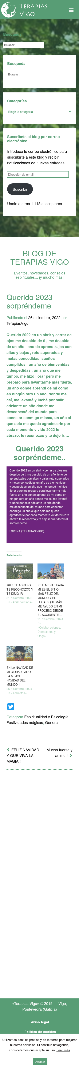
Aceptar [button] (40, 1062)
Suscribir (20, 189)
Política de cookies (40, 1032)
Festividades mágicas (25, 722)
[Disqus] (39, 828)
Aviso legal (40, 1022)
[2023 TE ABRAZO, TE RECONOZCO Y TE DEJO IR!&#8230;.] (20, 571)
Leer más (63, 1050)
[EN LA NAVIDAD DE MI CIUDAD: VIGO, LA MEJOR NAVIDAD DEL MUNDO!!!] (20, 653)
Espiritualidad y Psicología (46, 716)
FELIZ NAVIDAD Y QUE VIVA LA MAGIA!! (23, 755)
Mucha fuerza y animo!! (59, 752)
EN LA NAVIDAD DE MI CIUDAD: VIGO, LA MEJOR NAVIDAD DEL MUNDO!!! (20, 676)
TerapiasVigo (17, 323)
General (52, 722)
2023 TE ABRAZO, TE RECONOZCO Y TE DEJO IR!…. (20, 589)
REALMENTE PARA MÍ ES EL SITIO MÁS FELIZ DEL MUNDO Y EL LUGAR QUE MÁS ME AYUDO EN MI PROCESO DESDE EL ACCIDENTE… (50, 600)
